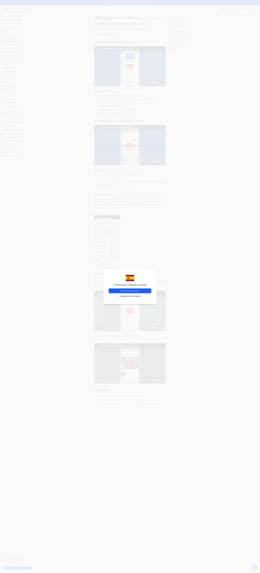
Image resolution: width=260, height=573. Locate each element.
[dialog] (130, 286)
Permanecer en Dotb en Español (130, 296)
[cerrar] (154, 272)
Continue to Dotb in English (130, 291)
